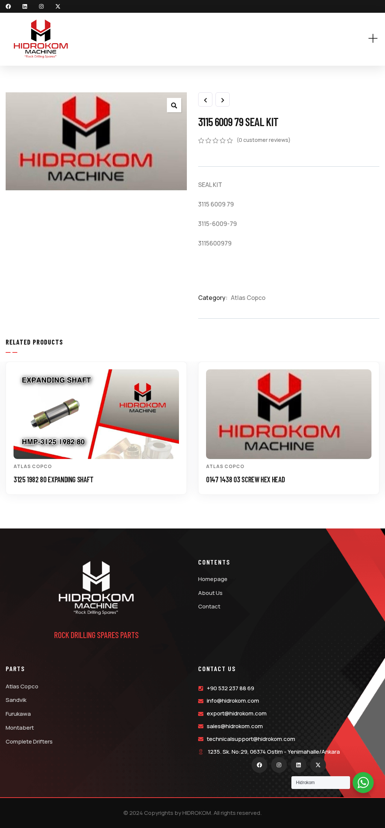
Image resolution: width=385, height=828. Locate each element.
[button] (375, 434)
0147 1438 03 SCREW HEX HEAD (245, 479)
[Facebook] (8, 6)
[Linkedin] (24, 6)
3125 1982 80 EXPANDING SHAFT (54, 479)
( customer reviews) (263, 139)
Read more (100, 445)
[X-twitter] (58, 6)
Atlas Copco (248, 298)
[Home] (40, 39)
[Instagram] (41, 6)
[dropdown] (376, 39)
